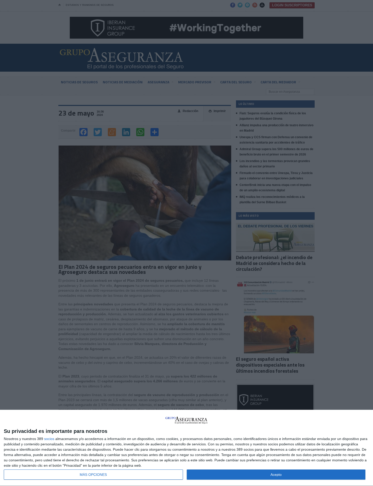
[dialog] (186, 448)
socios (49, 439)
